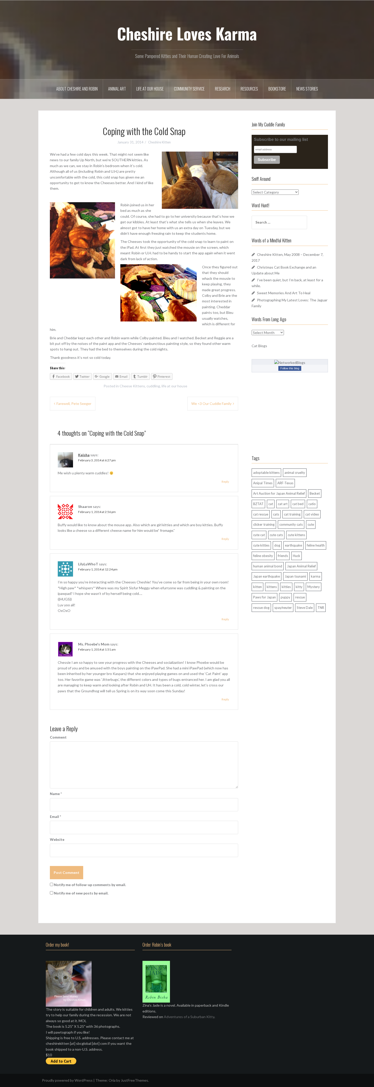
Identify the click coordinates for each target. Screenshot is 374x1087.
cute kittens (296, 535)
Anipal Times (262, 483)
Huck (296, 556)
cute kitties (261, 545)
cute (311, 524)
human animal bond (267, 566)
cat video (312, 514)
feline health (316, 545)
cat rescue (260, 514)
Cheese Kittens (132, 386)
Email (55, 816)
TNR (321, 608)
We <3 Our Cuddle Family (211, 403)
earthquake (293, 545)
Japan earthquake (266, 576)
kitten (257, 587)
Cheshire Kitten (159, 142)
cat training (292, 514)
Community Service (189, 89)
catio (312, 504)
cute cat (259, 535)
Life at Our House (150, 89)
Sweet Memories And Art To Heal (283, 293)
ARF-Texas (285, 483)
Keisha (84, 455)
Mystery (313, 587)
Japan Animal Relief (301, 566)
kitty (299, 587)
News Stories (307, 89)
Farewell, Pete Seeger (73, 403)
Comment (58, 737)
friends (283, 556)
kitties (286, 587)
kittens (272, 587)
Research (222, 89)
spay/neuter (283, 608)
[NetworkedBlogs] (289, 362)
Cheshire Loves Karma (187, 33)
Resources (249, 89)
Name (56, 793)
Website (57, 839)
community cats (291, 524)
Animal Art (117, 89)
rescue (300, 597)
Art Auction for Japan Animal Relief (279, 493)
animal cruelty (294, 473)
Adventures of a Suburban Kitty (189, 1017)
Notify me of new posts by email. (81, 893)
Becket (315, 493)
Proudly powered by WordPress (67, 1080)
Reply (225, 481)
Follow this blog (289, 368)
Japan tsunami (295, 576)
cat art (282, 504)
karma (315, 576)
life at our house (174, 386)
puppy (285, 597)
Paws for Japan (264, 597)
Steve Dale (305, 608)
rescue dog (261, 608)
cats (276, 514)
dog (277, 545)
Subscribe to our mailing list (281, 139)
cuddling (153, 386)
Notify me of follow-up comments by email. (90, 885)
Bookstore (277, 89)
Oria (112, 1080)
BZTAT (258, 504)
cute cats (276, 535)
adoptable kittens (266, 473)
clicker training (264, 524)
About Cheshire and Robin (77, 89)
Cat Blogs (259, 346)
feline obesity (263, 556)
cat (270, 504)
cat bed (298, 504)
